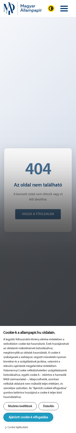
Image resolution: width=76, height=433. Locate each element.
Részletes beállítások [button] (20, 406)
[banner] (22, 8)
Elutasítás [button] (48, 406)
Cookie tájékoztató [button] (18, 427)
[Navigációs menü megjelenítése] (64, 8)
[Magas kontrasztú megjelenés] (51, 8)
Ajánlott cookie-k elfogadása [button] (28, 417)
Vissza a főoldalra (38, 214)
